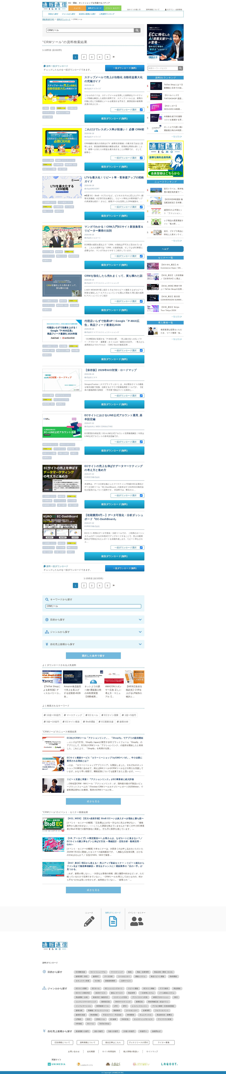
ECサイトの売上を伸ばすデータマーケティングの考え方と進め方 (113, 468)
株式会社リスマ (90, 377)
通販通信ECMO (48, 19)
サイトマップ (152, 1051)
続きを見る (93, 801)
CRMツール (100, 1019)
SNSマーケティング (67, 444)
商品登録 (177, 988)
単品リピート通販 (63, 112)
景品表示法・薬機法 (164, 1015)
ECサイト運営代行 (83, 993)
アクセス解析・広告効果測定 (163, 1006)
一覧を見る (176, 137)
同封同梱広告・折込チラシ (158, 1002)
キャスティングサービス (143, 1019)
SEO (176, 997)
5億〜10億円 (47, 117)
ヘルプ (165, 249)
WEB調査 (130, 1015)
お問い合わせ (74, 1051)
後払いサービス (117, 993)
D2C (52, 108)
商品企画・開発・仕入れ (163, 972)
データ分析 (69, 207)
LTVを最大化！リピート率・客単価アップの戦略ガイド (114, 179)
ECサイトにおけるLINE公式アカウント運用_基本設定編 (113, 417)
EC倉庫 (113, 1019)
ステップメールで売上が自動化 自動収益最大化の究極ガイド (113, 79)
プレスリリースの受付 (138, 1042)
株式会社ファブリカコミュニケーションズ (101, 283)
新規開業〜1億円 (49, 505)
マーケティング (48, 112)
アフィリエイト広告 (140, 997)
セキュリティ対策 (82, 981)
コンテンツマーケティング (86, 1002)
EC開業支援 (72, 108)
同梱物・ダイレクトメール (65, 160)
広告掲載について (62, 1042)
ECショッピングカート (114, 988)
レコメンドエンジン (139, 1006)
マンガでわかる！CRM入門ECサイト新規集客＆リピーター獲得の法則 (113, 228)
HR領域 (79, 1024)
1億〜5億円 (62, 169)
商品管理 (131, 993)
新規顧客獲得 (73, 256)
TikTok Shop (104, 1024)
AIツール (90, 1024)
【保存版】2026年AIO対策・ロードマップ (110, 370)
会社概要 (91, 1051)
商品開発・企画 (82, 997)
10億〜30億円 (63, 453)
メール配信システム (65, 202)
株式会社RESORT (91, 189)
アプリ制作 (164, 988)
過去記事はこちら (113, 1042)
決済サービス (100, 993)
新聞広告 (139, 1002)
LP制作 (45, 108)
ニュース (77, 8)
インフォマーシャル (83, 1006)
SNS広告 (125, 1019)
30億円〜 (74, 453)
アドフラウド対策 (164, 1019)
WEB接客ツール (102, 1006)
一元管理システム (49, 202)
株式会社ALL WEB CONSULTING (98, 427)
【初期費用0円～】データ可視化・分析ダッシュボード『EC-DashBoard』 (113, 517)
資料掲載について (153, 9)
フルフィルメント (161, 1010)
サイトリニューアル (61, 399)
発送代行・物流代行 (100, 997)
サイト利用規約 (109, 1051)
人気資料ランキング (106, 14)
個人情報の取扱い (131, 1051)
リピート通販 (133, 988)
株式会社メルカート (92, 238)
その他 (97, 981)
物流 (130, 972)
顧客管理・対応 (71, 164)
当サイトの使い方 (134, 9)
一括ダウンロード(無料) (125, 68)
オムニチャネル (145, 1015)
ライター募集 (164, 1042)
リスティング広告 (120, 997)
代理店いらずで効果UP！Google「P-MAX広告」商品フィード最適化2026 (112, 323)
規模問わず (59, 211)
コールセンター (124, 976)
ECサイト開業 (48, 160)
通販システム (47, 211)
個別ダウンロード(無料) (114, 118)
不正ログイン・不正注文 (112, 1015)
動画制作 (117, 1010)
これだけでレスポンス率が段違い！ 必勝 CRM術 (114, 129)
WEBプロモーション (63, 395)
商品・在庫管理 (143, 972)
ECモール (93, 715)
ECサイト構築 (48, 251)
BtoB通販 (63, 346)
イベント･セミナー (112, 8)
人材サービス (126, 981)
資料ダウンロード (95, 8)
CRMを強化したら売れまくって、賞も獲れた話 (113, 275)
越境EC (96, 976)
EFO (124, 1006)
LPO (115, 1006)
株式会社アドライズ (92, 89)
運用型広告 (105, 1002)
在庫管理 (146, 1010)
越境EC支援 (80, 1015)
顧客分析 (59, 251)
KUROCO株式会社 (92, 477)
